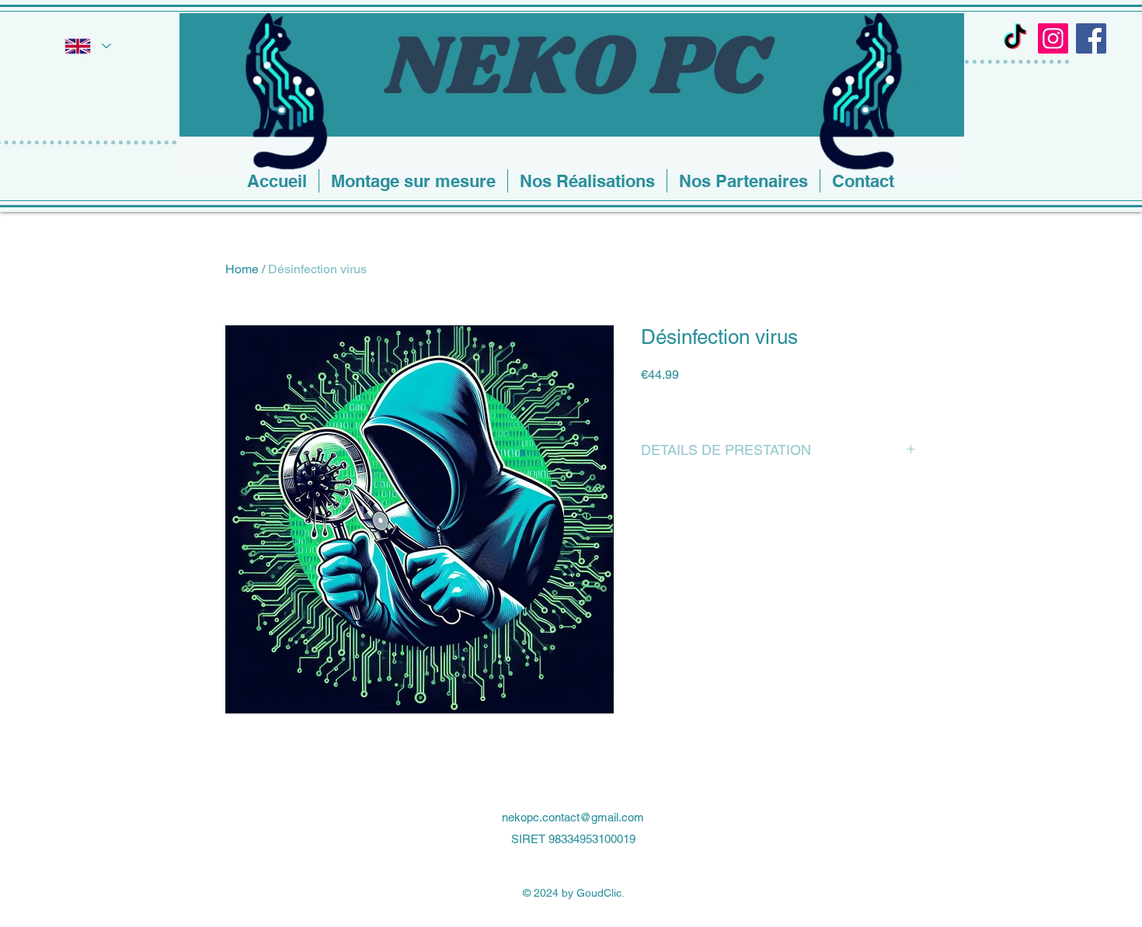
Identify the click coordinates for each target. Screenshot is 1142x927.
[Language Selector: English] (87, 45)
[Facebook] (1091, 38)
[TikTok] (1015, 38)
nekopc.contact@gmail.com (573, 817)
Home (242, 269)
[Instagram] (1053, 38)
